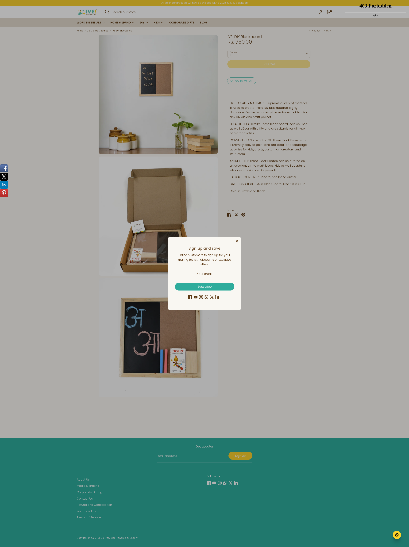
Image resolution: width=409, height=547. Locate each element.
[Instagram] (201, 297)
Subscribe (205, 287)
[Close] (237, 241)
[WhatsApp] (206, 297)
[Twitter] (212, 297)
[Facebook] (190, 297)
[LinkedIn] (217, 297)
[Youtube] (195, 297)
